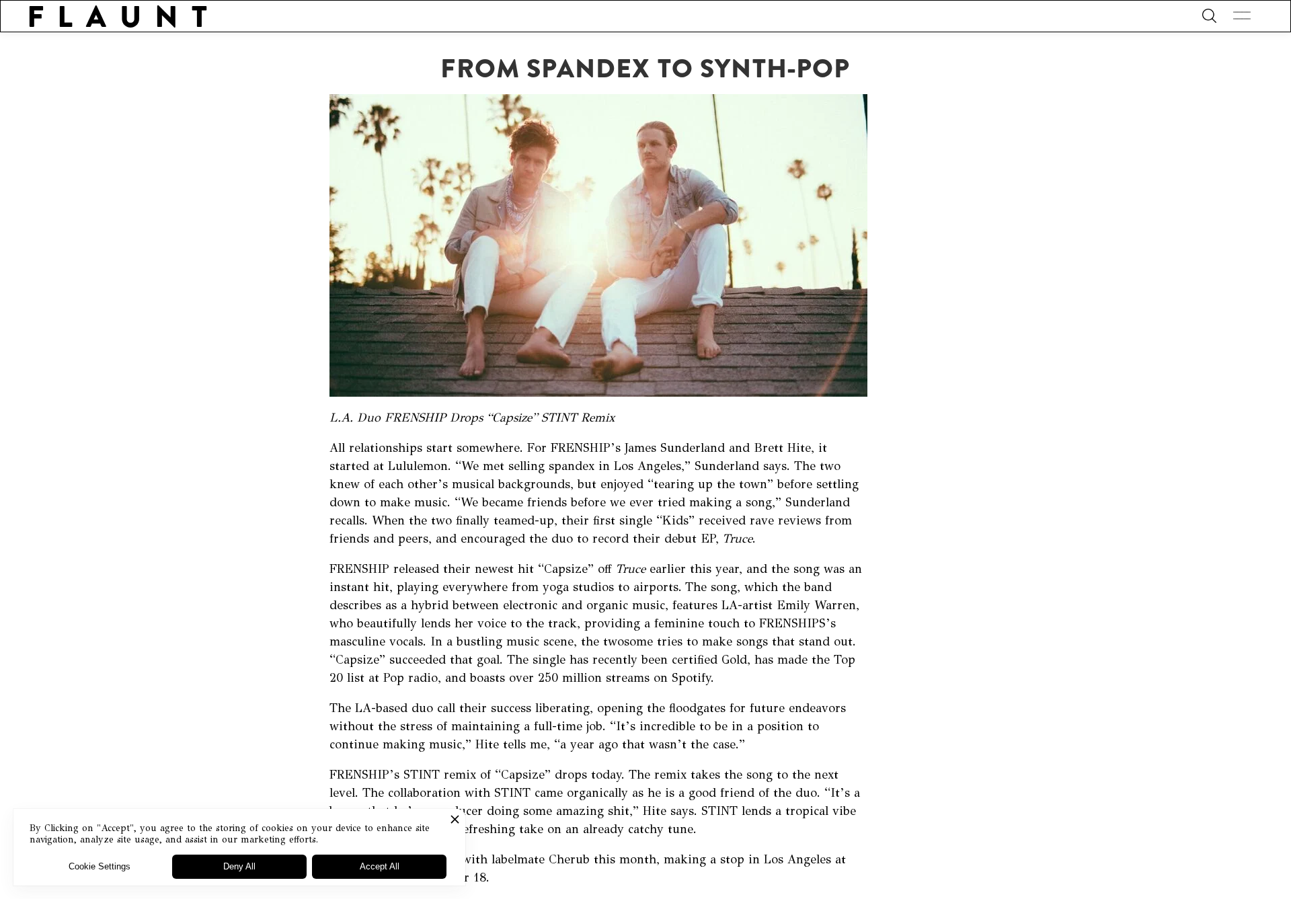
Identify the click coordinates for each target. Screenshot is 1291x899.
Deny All (239, 866)
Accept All (379, 866)
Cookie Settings (99, 866)
